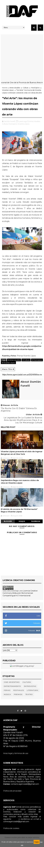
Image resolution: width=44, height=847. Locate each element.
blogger (8, 521)
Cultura (25, 88)
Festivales (18, 690)
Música (7, 694)
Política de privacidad (12, 791)
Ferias (7, 690)
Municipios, (12, 124)
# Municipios (37, 360)
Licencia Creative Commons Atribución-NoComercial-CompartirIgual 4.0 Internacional (20, 593)
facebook (35, 521)
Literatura (32, 690)
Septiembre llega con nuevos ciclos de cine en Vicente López (20, 481)
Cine (4, 433)
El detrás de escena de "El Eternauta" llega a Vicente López (19, 510)
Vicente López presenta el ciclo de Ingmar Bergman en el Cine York (21, 452)
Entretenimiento (12, 686)
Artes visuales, (34, 121)
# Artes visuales (14, 360)
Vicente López (8, 90)
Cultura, (5, 124)
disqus (22, 521)
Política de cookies (11, 828)
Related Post (8, 427)
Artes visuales (14, 88)
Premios (18, 694)
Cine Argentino (12, 682)
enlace (15, 819)
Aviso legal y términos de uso (15, 753)
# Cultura (26, 360)
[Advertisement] (22, 56)
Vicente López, (24, 124)
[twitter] (21, 711)
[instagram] (25, 711)
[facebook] (18, 711)
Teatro (29, 694)
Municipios (35, 88)
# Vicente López (8, 363)
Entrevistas (30, 686)
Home (4, 88)
